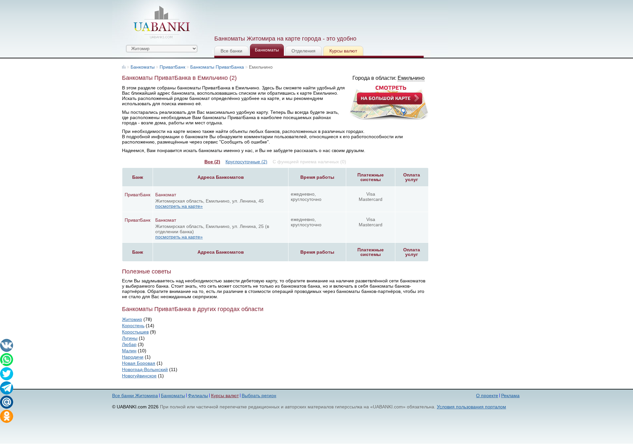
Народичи (132, 357)
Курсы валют (343, 50)
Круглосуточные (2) (246, 161)
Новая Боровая (138, 363)
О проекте (487, 395)
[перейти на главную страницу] (162, 22)
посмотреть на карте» (179, 206)
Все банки (231, 50)
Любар (129, 344)
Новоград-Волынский (145, 369)
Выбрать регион (259, 395)
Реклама (510, 395)
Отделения (303, 50)
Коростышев (135, 331)
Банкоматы (267, 49)
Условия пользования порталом (471, 406)
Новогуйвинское (139, 375)
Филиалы (198, 395)
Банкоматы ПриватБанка (217, 67)
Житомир (132, 319)
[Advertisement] (334, 16)
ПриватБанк (172, 67)
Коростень (133, 325)
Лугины (129, 338)
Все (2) (212, 161)
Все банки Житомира (135, 395)
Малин (129, 350)
